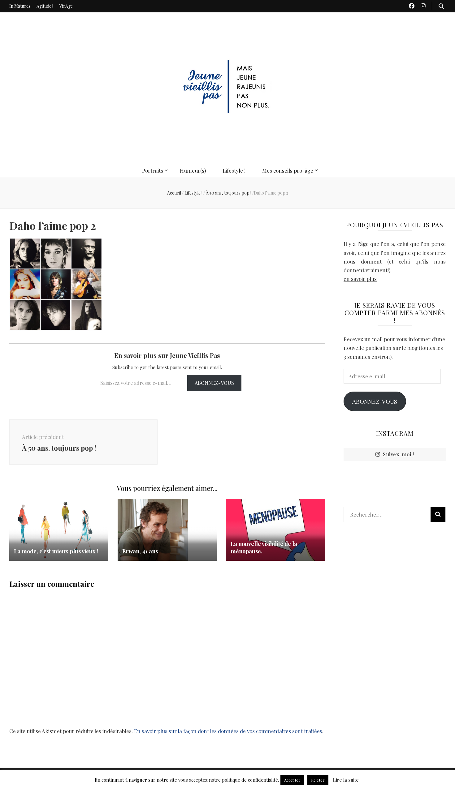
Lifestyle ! (234, 170)
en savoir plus (360, 278)
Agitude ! (45, 6)
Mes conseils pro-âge (287, 170)
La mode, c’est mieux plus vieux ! (56, 551)
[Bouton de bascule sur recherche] (441, 6)
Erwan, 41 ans (140, 551)
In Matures (19, 6)
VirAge (66, 6)
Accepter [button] (292, 780)
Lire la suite (346, 780)
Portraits (152, 170)
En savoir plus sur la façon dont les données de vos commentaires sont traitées (228, 731)
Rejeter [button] (318, 780)
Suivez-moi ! (398, 454)
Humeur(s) (193, 170)
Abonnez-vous (214, 383)
